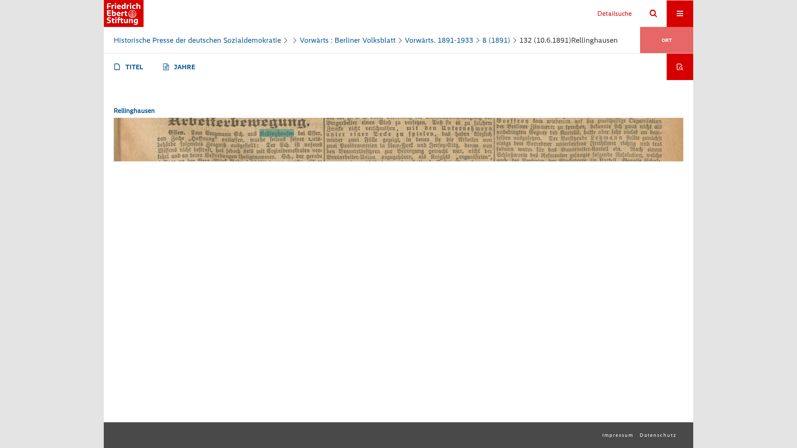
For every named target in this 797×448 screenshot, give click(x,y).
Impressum (617, 435)
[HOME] (124, 13)
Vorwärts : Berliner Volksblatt (348, 40)
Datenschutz (658, 435)
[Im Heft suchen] (680, 67)
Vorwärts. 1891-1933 (439, 40)
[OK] (653, 13)
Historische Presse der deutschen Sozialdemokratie (197, 40)
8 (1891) (496, 40)
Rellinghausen (134, 110)
